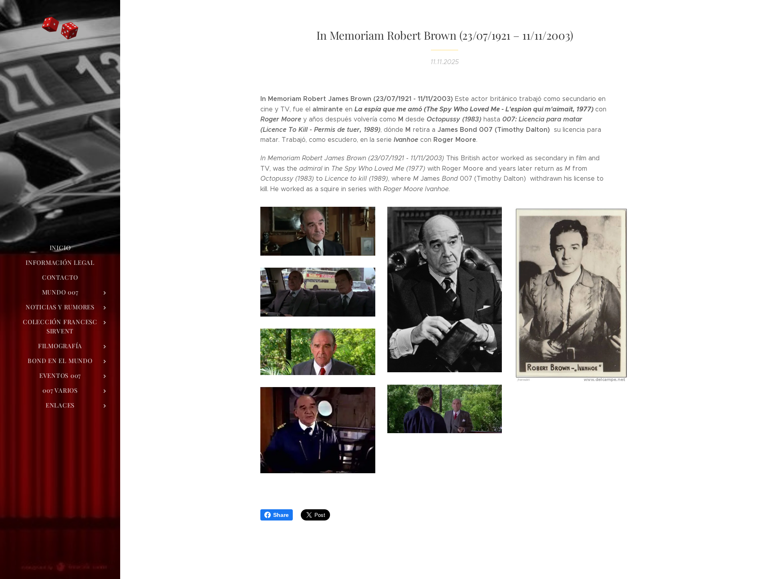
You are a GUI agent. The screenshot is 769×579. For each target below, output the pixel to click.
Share (281, 515)
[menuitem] (60, 247)
